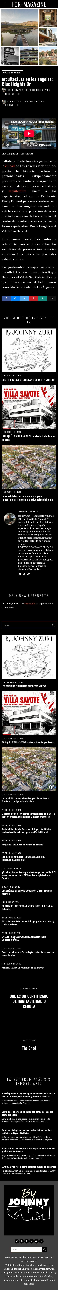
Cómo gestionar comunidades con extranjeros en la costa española (27, 1113)
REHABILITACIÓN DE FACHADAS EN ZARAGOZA (23, 967)
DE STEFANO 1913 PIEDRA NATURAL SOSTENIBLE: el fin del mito (27, 907)
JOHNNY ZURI (17, 89)
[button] (52, 625)
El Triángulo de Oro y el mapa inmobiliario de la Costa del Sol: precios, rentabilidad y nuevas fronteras (28, 815)
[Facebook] (6, 298)
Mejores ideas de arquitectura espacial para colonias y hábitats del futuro (28, 1150)
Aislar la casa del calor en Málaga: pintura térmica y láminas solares (28, 923)
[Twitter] (24, 298)
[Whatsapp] (42, 298)
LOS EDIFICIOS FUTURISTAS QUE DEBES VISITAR (28, 380)
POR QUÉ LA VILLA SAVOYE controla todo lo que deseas (28, 438)
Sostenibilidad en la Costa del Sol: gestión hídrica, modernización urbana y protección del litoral (27, 830)
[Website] (28, 574)
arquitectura (17, 191)
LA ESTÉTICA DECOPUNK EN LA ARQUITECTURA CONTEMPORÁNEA (24, 938)
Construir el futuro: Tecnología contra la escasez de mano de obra (28, 953)
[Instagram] (21, 1241)
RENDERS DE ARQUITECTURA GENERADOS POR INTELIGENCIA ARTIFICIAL (23, 858)
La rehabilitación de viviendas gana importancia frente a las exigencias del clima (28, 498)
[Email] (51, 298)
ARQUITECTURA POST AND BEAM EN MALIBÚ (22, 844)
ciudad (10, 166)
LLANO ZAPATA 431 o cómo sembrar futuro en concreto (29, 1166)
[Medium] (41, 1241)
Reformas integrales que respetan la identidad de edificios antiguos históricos (27, 1131)
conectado (29, 603)
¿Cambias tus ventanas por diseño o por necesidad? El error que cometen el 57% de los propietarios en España (28, 875)
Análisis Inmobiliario (12, 73)
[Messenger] (15, 298)
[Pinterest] (33, 298)
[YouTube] (36, 1241)
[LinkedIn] (31, 1241)
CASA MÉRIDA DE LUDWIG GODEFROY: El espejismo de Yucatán (27, 892)
